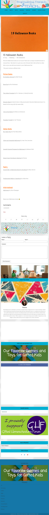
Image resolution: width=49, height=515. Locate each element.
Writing (28, 10)
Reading (22, 10)
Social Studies (41, 10)
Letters (2, 490)
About (11, 10)
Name (3, 239)
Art (1, 485)
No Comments (21, 57)
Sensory (25, 13)
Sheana (14, 227)
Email (26, 239)
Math (16, 10)
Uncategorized (4, 506)
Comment (4, 244)
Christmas (3, 488)
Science (34, 10)
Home (6, 10)
